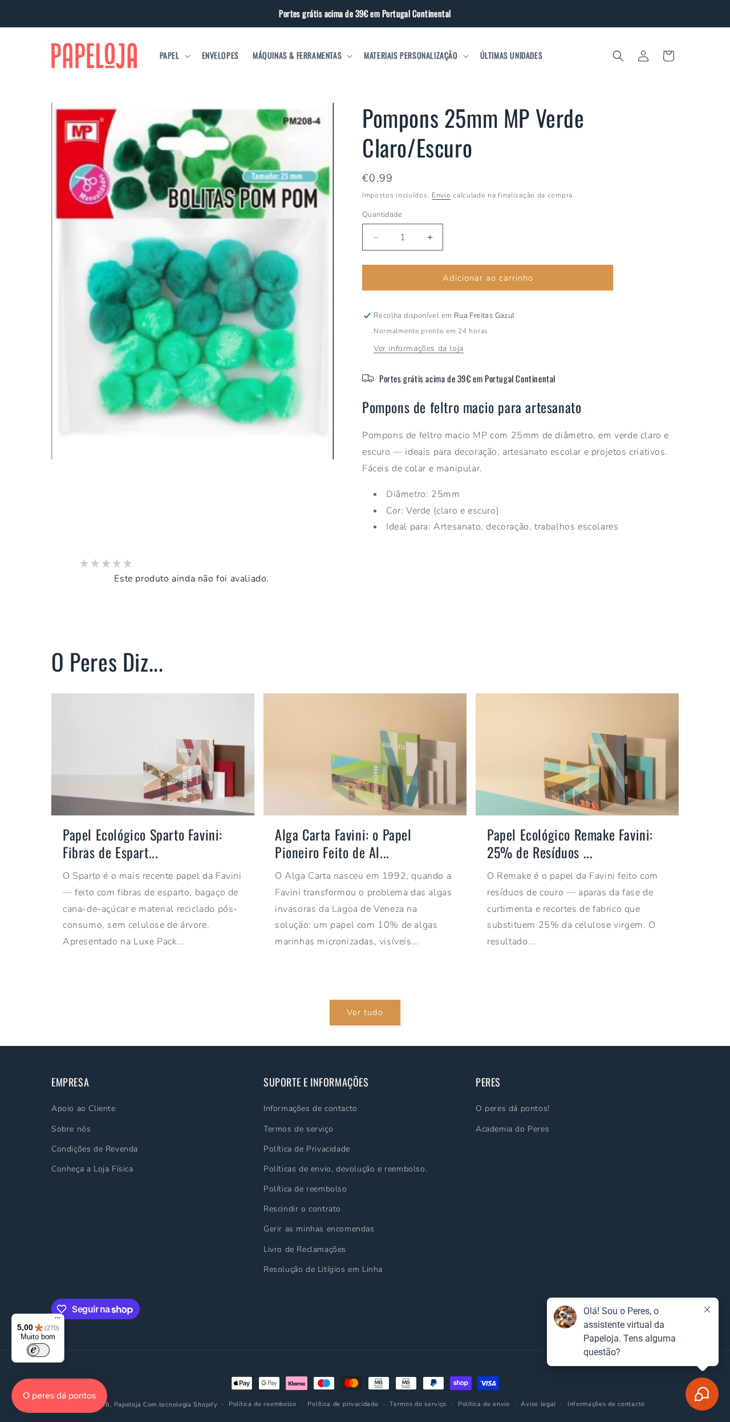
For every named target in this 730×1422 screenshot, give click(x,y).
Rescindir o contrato (302, 1208)
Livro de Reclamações (304, 1248)
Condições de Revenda (94, 1149)
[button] (174, 55)
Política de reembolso (305, 1188)
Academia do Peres (512, 1128)
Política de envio (484, 1404)
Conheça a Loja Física (92, 1169)
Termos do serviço (418, 1404)
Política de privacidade (342, 1404)
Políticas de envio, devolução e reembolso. (345, 1169)
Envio (441, 195)
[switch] (38, 1350)
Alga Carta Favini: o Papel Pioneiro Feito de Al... (343, 843)
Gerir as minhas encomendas (319, 1228)
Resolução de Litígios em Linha (323, 1269)
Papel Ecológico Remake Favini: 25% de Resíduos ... (570, 843)
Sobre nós (71, 1128)
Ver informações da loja (419, 348)
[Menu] (57, 1320)
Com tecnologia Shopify (180, 1404)
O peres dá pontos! (513, 1108)
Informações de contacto (310, 1108)
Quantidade (382, 214)
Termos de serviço (298, 1128)
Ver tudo (365, 1012)
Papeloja (127, 1404)
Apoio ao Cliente (83, 1108)
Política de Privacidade (306, 1149)
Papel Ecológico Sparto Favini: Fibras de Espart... (142, 843)
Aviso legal (538, 1404)
